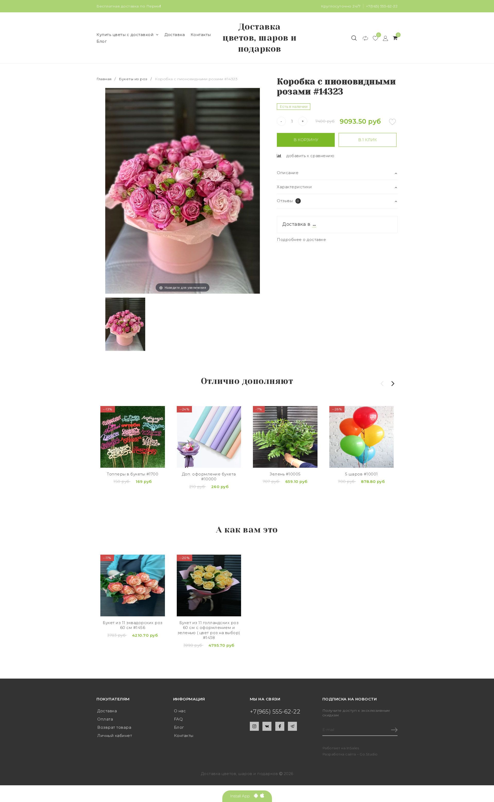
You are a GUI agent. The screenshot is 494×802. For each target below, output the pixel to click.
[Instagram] (254, 726)
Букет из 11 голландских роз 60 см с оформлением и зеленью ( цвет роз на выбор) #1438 (209, 630)
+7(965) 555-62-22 (382, 6)
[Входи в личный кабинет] (383, 38)
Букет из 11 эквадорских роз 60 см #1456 (133, 625)
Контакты (201, 34)
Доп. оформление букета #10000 (209, 477)
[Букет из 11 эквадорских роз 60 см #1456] (132, 585)
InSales (353, 748)
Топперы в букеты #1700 (132, 474)
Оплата (105, 719)
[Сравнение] (363, 38)
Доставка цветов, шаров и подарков (260, 38)
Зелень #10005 (285, 474)
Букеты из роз (133, 79)
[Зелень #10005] (285, 437)
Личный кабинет (114, 735)
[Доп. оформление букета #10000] (209, 437)
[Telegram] (292, 726)
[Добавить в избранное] (392, 122)
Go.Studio (369, 754)
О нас (180, 710)
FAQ (178, 719)
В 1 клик (367, 139)
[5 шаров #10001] (361, 437)
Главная (104, 79)
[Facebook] (279, 726)
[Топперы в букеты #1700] (132, 437)
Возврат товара (114, 727)
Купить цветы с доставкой (124, 34)
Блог (101, 41)
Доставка (174, 34)
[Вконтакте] (266, 726)
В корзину (306, 139)
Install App (242, 796)
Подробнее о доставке (301, 239)
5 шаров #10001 (361, 474)
